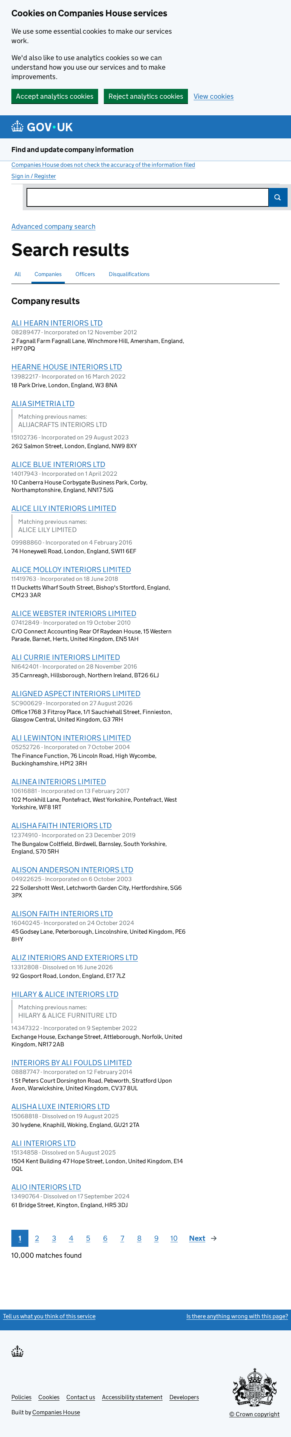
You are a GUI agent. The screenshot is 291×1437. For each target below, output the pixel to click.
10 (174, 1238)
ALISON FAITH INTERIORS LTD (62, 913)
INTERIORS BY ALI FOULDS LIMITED (71, 1062)
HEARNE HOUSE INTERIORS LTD (66, 366)
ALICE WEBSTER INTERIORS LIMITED (73, 613)
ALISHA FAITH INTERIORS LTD (61, 825)
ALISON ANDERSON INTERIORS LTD (72, 869)
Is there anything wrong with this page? (237, 1316)
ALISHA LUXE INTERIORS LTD (60, 1106)
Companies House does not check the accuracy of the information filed (103, 164)
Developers (184, 1397)
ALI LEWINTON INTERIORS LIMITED (71, 737)
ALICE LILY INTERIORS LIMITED (63, 508)
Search (278, 197)
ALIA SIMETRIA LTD (43, 403)
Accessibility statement (132, 1397)
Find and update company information (72, 149)
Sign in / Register (33, 176)
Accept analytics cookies (55, 96)
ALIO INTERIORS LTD (46, 1187)
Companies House (56, 1412)
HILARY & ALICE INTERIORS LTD (65, 994)
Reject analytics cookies (145, 96)
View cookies (214, 96)
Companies (48, 274)
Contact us (80, 1397)
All (17, 274)
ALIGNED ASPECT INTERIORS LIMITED (76, 693)
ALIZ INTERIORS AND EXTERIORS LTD (74, 957)
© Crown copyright (254, 1414)
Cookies (48, 1397)
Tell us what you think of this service (49, 1316)
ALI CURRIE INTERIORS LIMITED (65, 657)
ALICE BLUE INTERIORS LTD (58, 464)
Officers (85, 274)
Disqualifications (129, 274)
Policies (21, 1397)
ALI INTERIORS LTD (43, 1143)
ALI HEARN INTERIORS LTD (57, 322)
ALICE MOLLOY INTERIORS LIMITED (71, 569)
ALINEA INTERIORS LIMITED (58, 781)
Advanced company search (53, 226)
